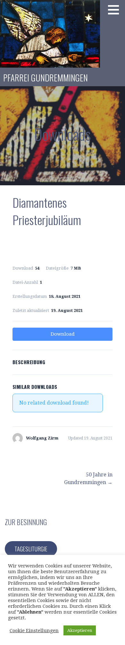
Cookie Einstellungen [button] (34, 630)
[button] (115, 9)
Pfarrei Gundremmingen (45, 77)
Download (63, 334)
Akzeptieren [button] (79, 630)
